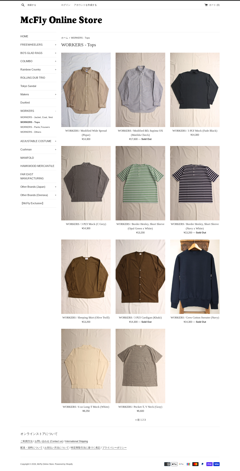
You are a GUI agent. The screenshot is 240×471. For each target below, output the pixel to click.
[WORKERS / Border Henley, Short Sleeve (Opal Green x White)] (140, 183)
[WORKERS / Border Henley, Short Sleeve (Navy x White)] (195, 183)
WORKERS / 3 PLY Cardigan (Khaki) (140, 317)
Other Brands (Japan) (38, 186)
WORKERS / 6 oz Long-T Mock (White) (86, 406)
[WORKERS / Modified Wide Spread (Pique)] (86, 90)
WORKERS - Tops (30, 122)
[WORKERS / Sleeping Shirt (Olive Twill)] (86, 277)
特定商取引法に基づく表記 (85, 447)
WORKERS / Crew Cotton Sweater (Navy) (195, 317)
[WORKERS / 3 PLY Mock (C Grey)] (86, 183)
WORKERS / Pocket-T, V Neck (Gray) (140, 406)
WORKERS (38, 111)
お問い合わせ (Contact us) (49, 441)
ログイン (65, 5)
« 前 (137, 419)
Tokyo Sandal (28, 86)
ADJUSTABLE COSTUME (38, 141)
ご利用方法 (26, 441)
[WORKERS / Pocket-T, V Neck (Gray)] (140, 366)
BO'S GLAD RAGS (38, 53)
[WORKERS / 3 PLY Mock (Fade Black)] (195, 90)
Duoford (25, 102)
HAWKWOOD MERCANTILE (37, 166)
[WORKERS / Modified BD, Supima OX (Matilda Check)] (140, 90)
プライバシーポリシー (114, 447)
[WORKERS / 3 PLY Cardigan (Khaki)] (140, 277)
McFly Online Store (45, 464)
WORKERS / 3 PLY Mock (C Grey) (86, 224)
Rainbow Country (38, 69)
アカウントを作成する (85, 5)
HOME (24, 36)
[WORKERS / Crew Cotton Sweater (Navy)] (195, 277)
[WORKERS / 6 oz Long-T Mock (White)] (86, 366)
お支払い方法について (56, 447)
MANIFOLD (27, 157)
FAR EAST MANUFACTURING (32, 176)
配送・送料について (31, 447)
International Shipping (76, 441)
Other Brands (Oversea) (38, 195)
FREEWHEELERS (38, 44)
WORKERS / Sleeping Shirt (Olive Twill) (86, 317)
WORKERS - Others (30, 132)
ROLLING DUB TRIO (32, 77)
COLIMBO (38, 61)
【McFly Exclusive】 (32, 203)
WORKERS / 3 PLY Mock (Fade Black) (194, 130)
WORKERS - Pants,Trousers (35, 127)
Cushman (38, 149)
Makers (38, 94)
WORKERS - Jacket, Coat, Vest (36, 117)
